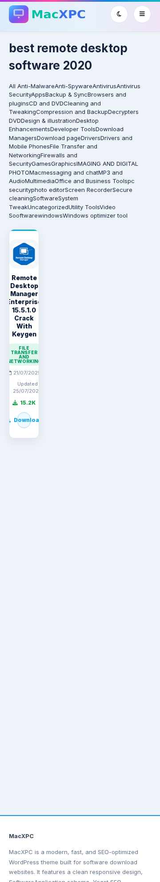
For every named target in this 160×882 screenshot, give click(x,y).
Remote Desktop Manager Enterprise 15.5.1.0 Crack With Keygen (24, 306)
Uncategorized (48, 207)
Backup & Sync (66, 94)
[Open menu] (142, 14)
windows (50, 215)
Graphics (63, 163)
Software (45, 198)
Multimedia (40, 180)
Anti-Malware (36, 86)
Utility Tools (84, 207)
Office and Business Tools (91, 180)
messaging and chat (69, 172)
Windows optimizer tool (95, 215)
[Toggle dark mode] (119, 14)
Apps (38, 94)
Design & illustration (48, 120)
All (12, 86)
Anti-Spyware (73, 86)
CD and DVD (46, 103)
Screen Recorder (88, 189)
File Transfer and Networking (24, 354)
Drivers (90, 137)
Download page (59, 137)
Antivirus (104, 86)
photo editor (48, 189)
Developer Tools (73, 129)
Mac (35, 172)
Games (41, 163)
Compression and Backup (72, 111)
